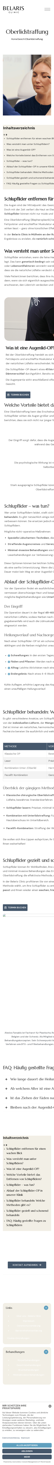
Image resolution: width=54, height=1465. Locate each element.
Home (14, 39)
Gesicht (21, 39)
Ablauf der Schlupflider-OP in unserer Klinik (30, 166)
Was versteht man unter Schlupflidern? (28, 144)
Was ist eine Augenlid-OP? (20, 149)
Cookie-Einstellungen (18, 1338)
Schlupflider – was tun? (19, 161)
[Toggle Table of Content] (5, 134)
